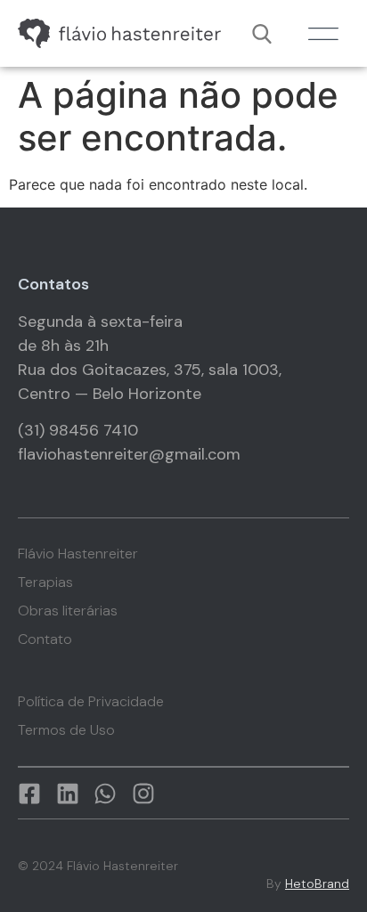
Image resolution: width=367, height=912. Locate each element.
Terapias (45, 582)
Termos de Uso (66, 730)
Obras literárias (68, 611)
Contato (45, 639)
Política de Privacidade (91, 702)
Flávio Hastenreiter (78, 554)
